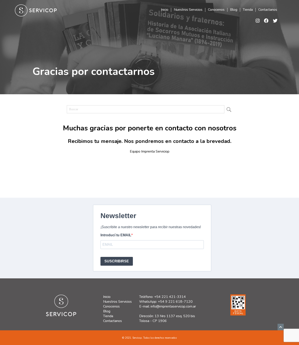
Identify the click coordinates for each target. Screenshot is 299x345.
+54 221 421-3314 (170, 296)
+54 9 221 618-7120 (175, 301)
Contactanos (267, 10)
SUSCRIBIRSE (116, 261)
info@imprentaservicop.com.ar (173, 306)
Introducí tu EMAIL (115, 235)
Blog (233, 10)
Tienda (248, 10)
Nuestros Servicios (188, 10)
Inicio (164, 10)
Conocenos (216, 10)
